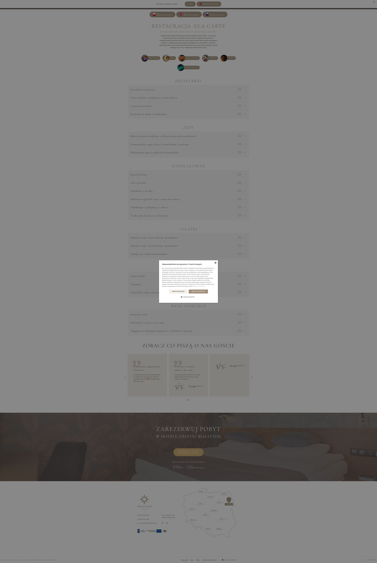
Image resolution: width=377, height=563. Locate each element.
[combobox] (215, 263)
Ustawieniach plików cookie (184, 286)
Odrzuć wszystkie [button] (178, 291)
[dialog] (188, 281)
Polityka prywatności (199, 286)
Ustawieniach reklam (194, 284)
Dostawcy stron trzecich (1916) (190, 276)
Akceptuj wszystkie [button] (198, 291)
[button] (188, 297)
